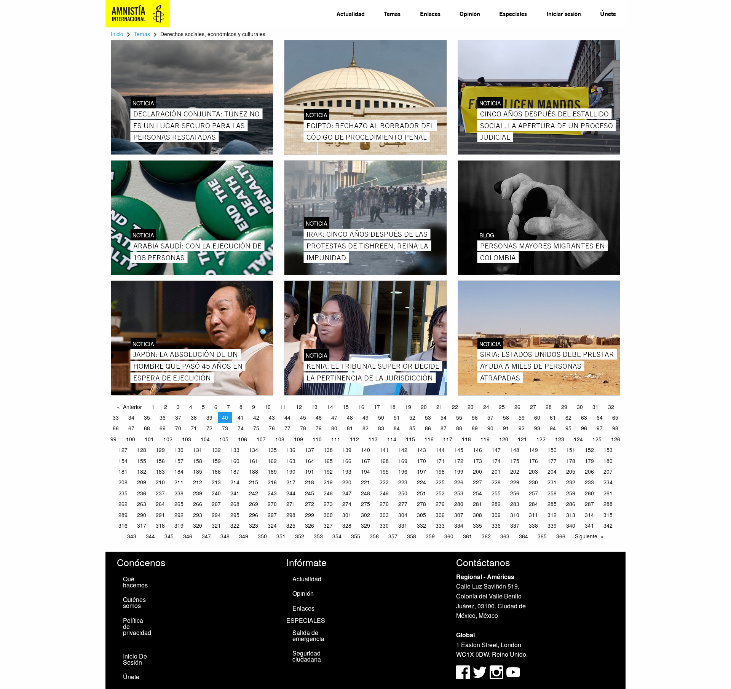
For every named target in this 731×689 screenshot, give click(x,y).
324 (272, 525)
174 (496, 461)
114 (391, 439)
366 (560, 536)
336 (496, 525)
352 (299, 536)
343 (131, 536)
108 (279, 439)
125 (597, 439)
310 (514, 515)
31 (595, 407)
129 (160, 449)
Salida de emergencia (308, 635)
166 (346, 461)
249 (384, 493)
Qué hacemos (135, 581)
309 (496, 515)
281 (477, 504)
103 (186, 439)
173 (477, 461)
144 (440, 449)
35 (147, 417)
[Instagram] (497, 671)
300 (328, 515)
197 (421, 471)
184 (179, 471)
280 (458, 504)
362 (486, 536)
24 (486, 407)
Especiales (513, 14)
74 (241, 428)
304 (402, 515)
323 (253, 525)
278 (421, 504)
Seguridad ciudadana (306, 656)
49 (365, 417)
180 (608, 461)
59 (522, 417)
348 (225, 536)
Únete (608, 14)
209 (141, 482)
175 (514, 461)
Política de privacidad (137, 626)
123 (559, 439)
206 (589, 471)
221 (365, 482)
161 (253, 461)
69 (163, 428)
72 (209, 428)
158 (197, 461)
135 (272, 449)
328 (346, 525)
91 (506, 428)
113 (373, 439)
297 (272, 515)
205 (570, 471)
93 (537, 428)
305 (421, 515)
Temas (392, 14)
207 (608, 471)
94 (553, 428)
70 (178, 428)
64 (600, 417)
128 (141, 449)
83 (381, 428)
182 (141, 471)
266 (197, 504)
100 (130, 439)
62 (568, 417)
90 (490, 428)
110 (317, 439)
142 (402, 449)
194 (365, 471)
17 (377, 407)
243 (272, 493)
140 (365, 449)
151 (570, 449)
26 (517, 407)
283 (514, 504)
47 (334, 417)
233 (589, 482)
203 (533, 471)
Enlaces (430, 14)
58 (506, 417)
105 (223, 439)
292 (179, 515)
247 (346, 493)
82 (365, 428)
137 (309, 449)
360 (448, 536)
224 (421, 482)
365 (542, 536)
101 (149, 439)
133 (234, 449)
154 (123, 461)
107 (261, 439)
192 (328, 471)
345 (169, 536)
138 (328, 449)
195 (384, 471)
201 (496, 471)
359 (430, 536)
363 (504, 536)
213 (216, 482)
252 (440, 493)
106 (242, 439)
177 (552, 461)
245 (309, 493)
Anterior (132, 407)
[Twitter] (480, 671)
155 (141, 461)
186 (216, 471)
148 (514, 449)
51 (397, 417)
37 (178, 417)
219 (328, 482)
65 (615, 417)
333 (440, 525)
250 (402, 493)
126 (615, 439)
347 (206, 536)
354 (337, 536)
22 (455, 407)
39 (209, 417)
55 (459, 417)
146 (477, 449)
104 (205, 439)
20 (424, 407)
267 (216, 504)
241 (234, 493)
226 (458, 482)
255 (496, 493)
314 (589, 515)
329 (365, 525)
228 (496, 482)
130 (179, 449)
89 (475, 428)
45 (303, 417)
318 (160, 525)
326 (309, 525)
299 (309, 515)
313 (570, 515)
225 (440, 482)
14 (330, 407)
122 (541, 439)
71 (194, 428)
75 (256, 428)
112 (354, 439)
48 (350, 417)
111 (335, 439)
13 (314, 407)
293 (197, 515)
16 (361, 407)
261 (608, 493)
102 (167, 439)
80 (334, 428)
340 (570, 525)
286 (570, 504)
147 (496, 449)
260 (589, 493)
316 (123, 525)
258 (552, 493)
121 (522, 439)
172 (458, 461)
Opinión (470, 14)
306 (440, 515)
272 (309, 504)
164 (309, 461)
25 (502, 407)
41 (241, 417)
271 (290, 504)
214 (234, 482)
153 (608, 449)
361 (467, 536)
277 (402, 504)
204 (552, 471)
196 (402, 471)
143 (421, 449)
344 (150, 536)
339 (552, 525)
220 (346, 482)
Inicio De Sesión (135, 659)
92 (522, 428)
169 (402, 461)
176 (533, 461)
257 (533, 493)
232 (570, 482)
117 (447, 439)
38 (194, 417)
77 (287, 428)
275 (365, 504)
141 (384, 449)
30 (580, 407)
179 (589, 461)
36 (163, 417)
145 (458, 449)
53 (428, 417)
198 (440, 471)
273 (328, 504)
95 (568, 428)
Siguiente (586, 536)
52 (412, 417)
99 (113, 439)
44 (287, 417)
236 (141, 493)
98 (615, 428)
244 (290, 493)
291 (160, 515)
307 (458, 515)
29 (564, 407)
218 (309, 482)
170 (421, 461)
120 (503, 439)
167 (365, 461)
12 (299, 407)
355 (355, 536)
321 (216, 525)
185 (197, 471)
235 (123, 493)
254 (477, 493)
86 (428, 428)
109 (298, 439)
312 (552, 515)
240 (216, 493)
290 (141, 515)
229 (514, 482)
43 (272, 417)
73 (225, 428)
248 (365, 493)
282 (496, 504)
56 (475, 417)
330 (384, 525)
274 (346, 504)
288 (608, 504)
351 (281, 536)
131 (197, 449)
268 (234, 504)
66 (116, 428)
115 (410, 439)
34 (131, 417)
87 (444, 428)
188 (253, 471)
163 (290, 461)
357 (392, 536)
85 (412, 428)
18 (392, 407)
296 (253, 515)
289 (123, 515)
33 (116, 417)
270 (272, 504)
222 (384, 482)
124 (578, 439)
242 (253, 493)
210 (160, 482)
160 (234, 461)
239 (197, 493)
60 (537, 417)
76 (272, 428)
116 (429, 439)
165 (328, 461)
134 (253, 449)
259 (570, 493)
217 (290, 482)
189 (272, 471)
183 (160, 471)
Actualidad (351, 14)
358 (411, 536)
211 (179, 482)
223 (402, 482)
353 (318, 536)
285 (552, 504)
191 (309, 471)
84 (397, 428)
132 (216, 449)
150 (552, 449)
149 (533, 449)
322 (234, 525)
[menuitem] (350, 13)
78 (303, 428)
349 (243, 536)
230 (533, 482)
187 (234, 471)
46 (319, 417)
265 (179, 504)
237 (160, 493)
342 (608, 525)
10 (268, 407)
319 (179, 525)
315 (608, 515)
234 (608, 482)
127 (123, 449)
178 (570, 461)
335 (477, 525)
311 (533, 515)
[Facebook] (463, 671)
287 (589, 504)
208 (123, 482)
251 (421, 493)
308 (477, 515)
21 (439, 407)
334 (458, 525)
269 (253, 504)
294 (216, 515)
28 (549, 407)
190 (290, 471)
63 (584, 417)
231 (552, 482)
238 (179, 493)
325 (290, 525)
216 (272, 482)
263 (141, 504)
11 (283, 407)
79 (319, 428)
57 (490, 417)
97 (600, 428)
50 (381, 417)
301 (346, 515)
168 (384, 461)
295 (234, 515)
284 (533, 504)
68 (147, 428)
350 (262, 536)
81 (350, 428)
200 (477, 471)
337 (514, 525)
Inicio (117, 34)
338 (533, 525)
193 (346, 471)
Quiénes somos (134, 602)
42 (256, 417)
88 (459, 428)
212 (197, 482)
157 (179, 461)
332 (421, 525)
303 (384, 515)
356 (374, 536)
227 (477, 482)
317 (141, 525)
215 (253, 482)
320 (197, 525)
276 (384, 504)
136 (290, 449)
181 (123, 471)
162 (272, 461)
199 (458, 471)
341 (589, 525)
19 (408, 407)
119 (485, 439)
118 (466, 439)
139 (346, 449)
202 (514, 471)
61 (553, 417)
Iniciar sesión (563, 14)
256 (514, 493)
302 (365, 515)
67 (131, 428)
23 (471, 407)
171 (440, 461)
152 (589, 449)
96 (584, 428)
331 (402, 525)
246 (328, 493)
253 (458, 493)
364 (523, 536)
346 (187, 536)
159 (216, 461)
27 (533, 407)
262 (123, 504)
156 (160, 461)
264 (160, 504)
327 (328, 525)
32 (611, 407)
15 (346, 407)
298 (290, 515)
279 (440, 504)
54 (444, 417)
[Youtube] (513, 671)
